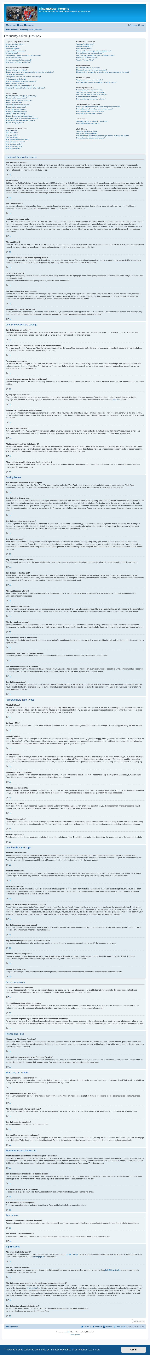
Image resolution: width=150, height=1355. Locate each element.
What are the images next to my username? (21, 81)
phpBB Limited (72, 1254)
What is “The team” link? (85, 60)
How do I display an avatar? (15, 83)
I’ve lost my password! (14, 57)
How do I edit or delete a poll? (16, 107)
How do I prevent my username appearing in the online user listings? (30, 72)
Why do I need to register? (15, 44)
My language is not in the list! (16, 79)
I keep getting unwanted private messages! (91, 70)
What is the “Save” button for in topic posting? (22, 118)
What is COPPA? (12, 46)
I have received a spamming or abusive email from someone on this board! (102, 72)
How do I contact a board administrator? (90, 138)
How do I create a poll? (14, 102)
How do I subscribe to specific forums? (90, 111)
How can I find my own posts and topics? (90, 99)
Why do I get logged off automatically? (19, 60)
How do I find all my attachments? (88, 123)
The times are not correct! (15, 74)
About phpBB (38, 1257)
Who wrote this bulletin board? (87, 131)
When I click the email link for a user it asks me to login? (25, 88)
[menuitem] (20, 25)
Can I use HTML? (12, 133)
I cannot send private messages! (88, 67)
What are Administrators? (85, 44)
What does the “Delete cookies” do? (18, 62)
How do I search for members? (87, 97)
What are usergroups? (84, 49)
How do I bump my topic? (15, 123)
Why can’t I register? (13, 49)
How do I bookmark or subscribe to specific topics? (94, 109)
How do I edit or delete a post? (16, 98)
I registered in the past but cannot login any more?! (23, 55)
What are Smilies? (12, 135)
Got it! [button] (133, 1350)
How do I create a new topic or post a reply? (21, 96)
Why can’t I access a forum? (16, 109)
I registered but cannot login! (16, 51)
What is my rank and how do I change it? (20, 86)
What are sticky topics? (14, 144)
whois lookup (32, 1288)
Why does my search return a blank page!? (91, 94)
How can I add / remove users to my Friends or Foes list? (96, 82)
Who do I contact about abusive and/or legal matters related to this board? (102, 136)
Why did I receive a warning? (16, 114)
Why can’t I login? (12, 53)
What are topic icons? (13, 148)
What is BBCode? (12, 130)
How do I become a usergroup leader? (90, 53)
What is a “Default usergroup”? (87, 57)
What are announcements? (15, 142)
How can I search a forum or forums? (89, 90)
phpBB (115, 400)
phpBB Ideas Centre (112, 1270)
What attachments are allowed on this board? (92, 121)
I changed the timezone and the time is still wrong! (23, 77)
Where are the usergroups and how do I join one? (93, 51)
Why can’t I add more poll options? (18, 105)
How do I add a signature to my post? (19, 100)
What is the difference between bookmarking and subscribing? (98, 107)
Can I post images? (12, 137)
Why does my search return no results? (90, 92)
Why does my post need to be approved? (20, 120)
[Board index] (22, 13)
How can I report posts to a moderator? (20, 116)
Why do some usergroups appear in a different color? (95, 55)
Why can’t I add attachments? (16, 111)
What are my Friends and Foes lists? (89, 80)
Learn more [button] (94, 1349)
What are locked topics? (14, 146)
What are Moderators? (84, 46)
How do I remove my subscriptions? (89, 113)
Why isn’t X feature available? (86, 133)
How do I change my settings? (16, 70)
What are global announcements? (17, 139)
